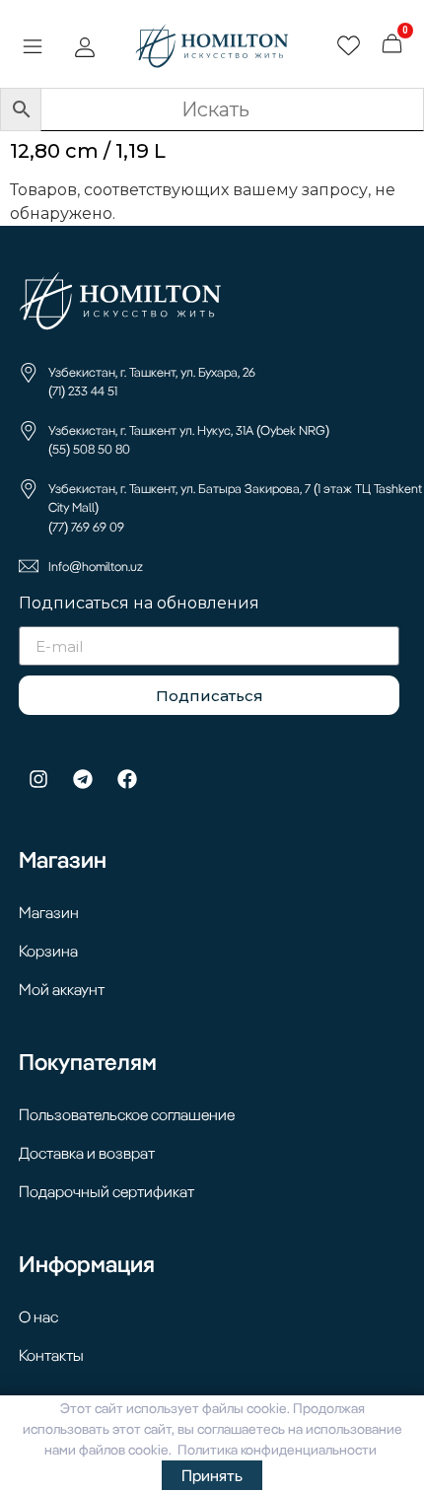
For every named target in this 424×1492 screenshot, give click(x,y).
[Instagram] (38, 779)
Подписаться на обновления (139, 604)
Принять (212, 1475)
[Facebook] (127, 779)
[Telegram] (83, 779)
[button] (32, 48)
